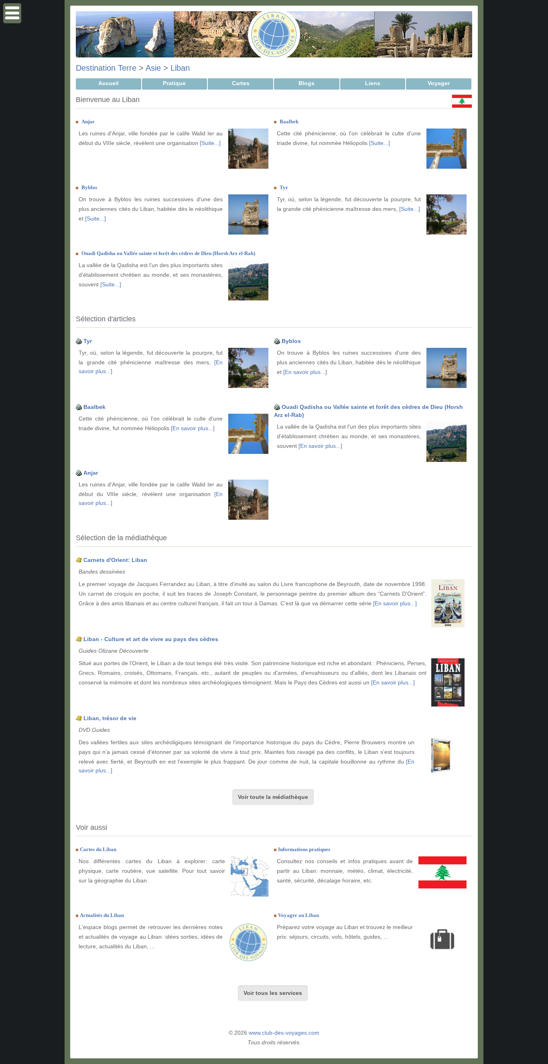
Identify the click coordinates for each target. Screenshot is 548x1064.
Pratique (174, 83)
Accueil (108, 83)
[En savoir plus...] (305, 372)
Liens (372, 83)
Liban (180, 67)
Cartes (241, 83)
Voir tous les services (273, 993)
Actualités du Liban (102, 915)
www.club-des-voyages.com (284, 1032)
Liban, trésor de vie (109, 718)
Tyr (284, 187)
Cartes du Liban (98, 849)
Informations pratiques (304, 849)
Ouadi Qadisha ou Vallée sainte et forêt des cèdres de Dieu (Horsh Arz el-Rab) (168, 253)
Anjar (88, 121)
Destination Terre (106, 67)
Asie (153, 67)
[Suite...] (210, 143)
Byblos (89, 187)
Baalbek (289, 121)
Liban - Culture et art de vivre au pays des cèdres (150, 639)
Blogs (306, 83)
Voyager (439, 83)
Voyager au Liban (298, 915)
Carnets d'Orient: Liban (115, 560)
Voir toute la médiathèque (273, 797)
